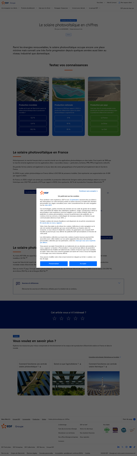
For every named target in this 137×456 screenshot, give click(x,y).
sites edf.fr (48, 205)
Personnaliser (54, 264)
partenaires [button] (74, 200)
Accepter (83, 264)
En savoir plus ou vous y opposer (51, 223)
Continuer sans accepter (87, 191)
